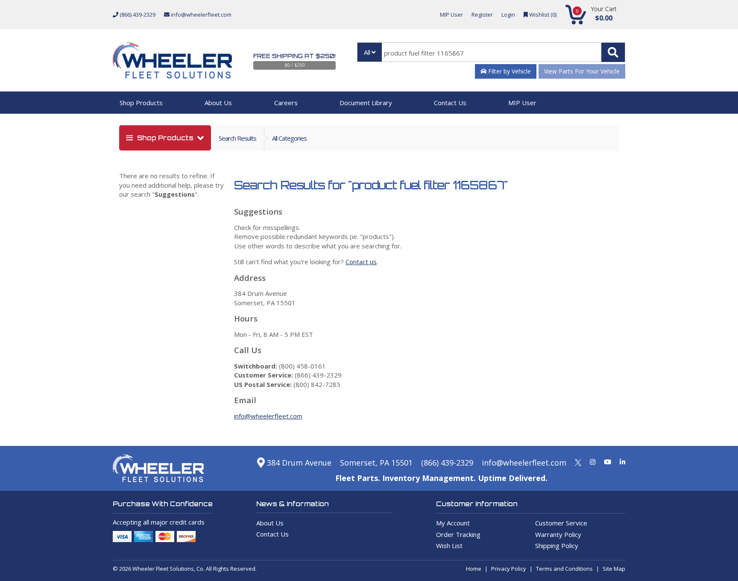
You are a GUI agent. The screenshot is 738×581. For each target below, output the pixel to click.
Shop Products (141, 102)
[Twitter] (578, 461)
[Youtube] (607, 461)
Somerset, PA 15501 (376, 462)
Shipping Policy (556, 545)
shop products (165, 138)
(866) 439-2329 (136, 14)
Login (508, 14)
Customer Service (561, 523)
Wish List (449, 545)
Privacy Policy (508, 568)
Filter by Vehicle (508, 71)
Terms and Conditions (564, 568)
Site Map (614, 568)
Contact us (361, 261)
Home (473, 568)
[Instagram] (592, 461)
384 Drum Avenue (298, 462)
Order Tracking (458, 534)
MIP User (451, 14)
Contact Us (450, 102)
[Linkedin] (622, 461)
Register (482, 14)
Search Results (237, 138)
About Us (218, 102)
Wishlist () (542, 14)
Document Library (366, 102)
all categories (289, 138)
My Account (453, 523)
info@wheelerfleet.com (200, 14)
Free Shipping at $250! (294, 56)
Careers (286, 102)
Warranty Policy (558, 534)
